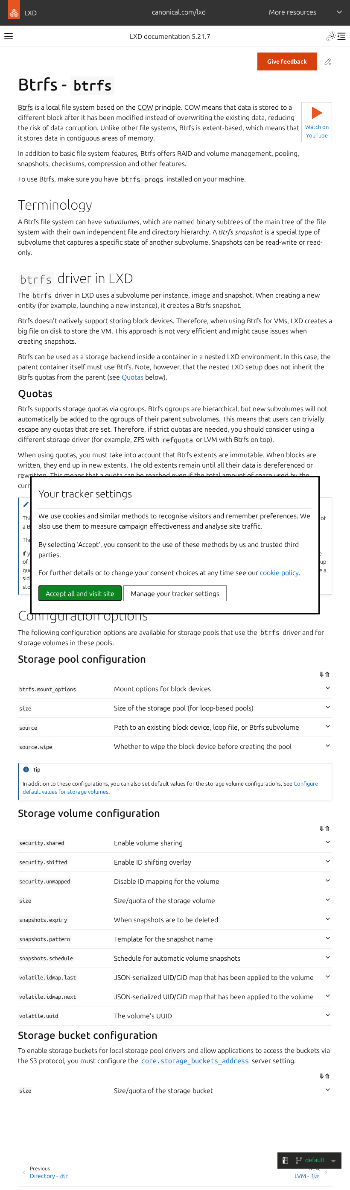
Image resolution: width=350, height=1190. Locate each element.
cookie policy (279, 572)
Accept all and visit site (80, 593)
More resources (292, 12)
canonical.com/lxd (179, 12)
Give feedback (287, 61)
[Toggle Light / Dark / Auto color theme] (331, 36)
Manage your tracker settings (175, 593)
